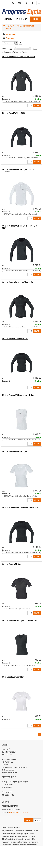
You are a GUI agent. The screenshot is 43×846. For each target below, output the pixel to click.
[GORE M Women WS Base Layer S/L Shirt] (21, 419)
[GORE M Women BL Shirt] (21, 588)
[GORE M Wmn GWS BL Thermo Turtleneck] (21, 81)
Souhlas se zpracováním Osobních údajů (14, 767)
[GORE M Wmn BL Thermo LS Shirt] (21, 363)
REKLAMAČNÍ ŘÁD (8, 762)
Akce (16, 52)
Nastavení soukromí (8, 770)
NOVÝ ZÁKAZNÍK (7, 755)
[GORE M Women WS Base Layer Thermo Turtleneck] (21, 193)
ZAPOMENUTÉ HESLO (9, 752)
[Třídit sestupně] (20, 43)
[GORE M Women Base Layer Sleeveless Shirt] (21, 645)
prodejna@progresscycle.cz (18, 812)
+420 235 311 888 (13, 809)
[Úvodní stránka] (4, 26)
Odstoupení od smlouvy (9, 773)
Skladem (7, 52)
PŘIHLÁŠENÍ (5, 749)
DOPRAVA (5, 765)
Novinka (25, 52)
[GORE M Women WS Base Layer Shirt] (21, 475)
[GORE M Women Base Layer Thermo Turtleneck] (21, 306)
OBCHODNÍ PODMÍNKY (9, 759)
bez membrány (11, 34)
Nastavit (37, 820)
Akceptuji (29, 820)
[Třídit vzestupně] (16, 43)
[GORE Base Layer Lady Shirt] (21, 701)
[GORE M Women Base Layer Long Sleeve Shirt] (21, 532)
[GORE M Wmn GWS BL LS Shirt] (21, 137)
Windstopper (10, 38)
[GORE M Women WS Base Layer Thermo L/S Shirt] (21, 250)
